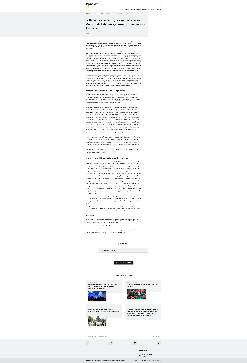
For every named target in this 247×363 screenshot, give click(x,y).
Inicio (87, 13)
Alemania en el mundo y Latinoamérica (140, 9)
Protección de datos (89, 360)
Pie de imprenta (98, 360)
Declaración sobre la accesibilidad (108, 360)
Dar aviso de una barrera (120, 360)
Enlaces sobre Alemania (156, 9)
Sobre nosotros (125, 9)
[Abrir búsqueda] (160, 4)
